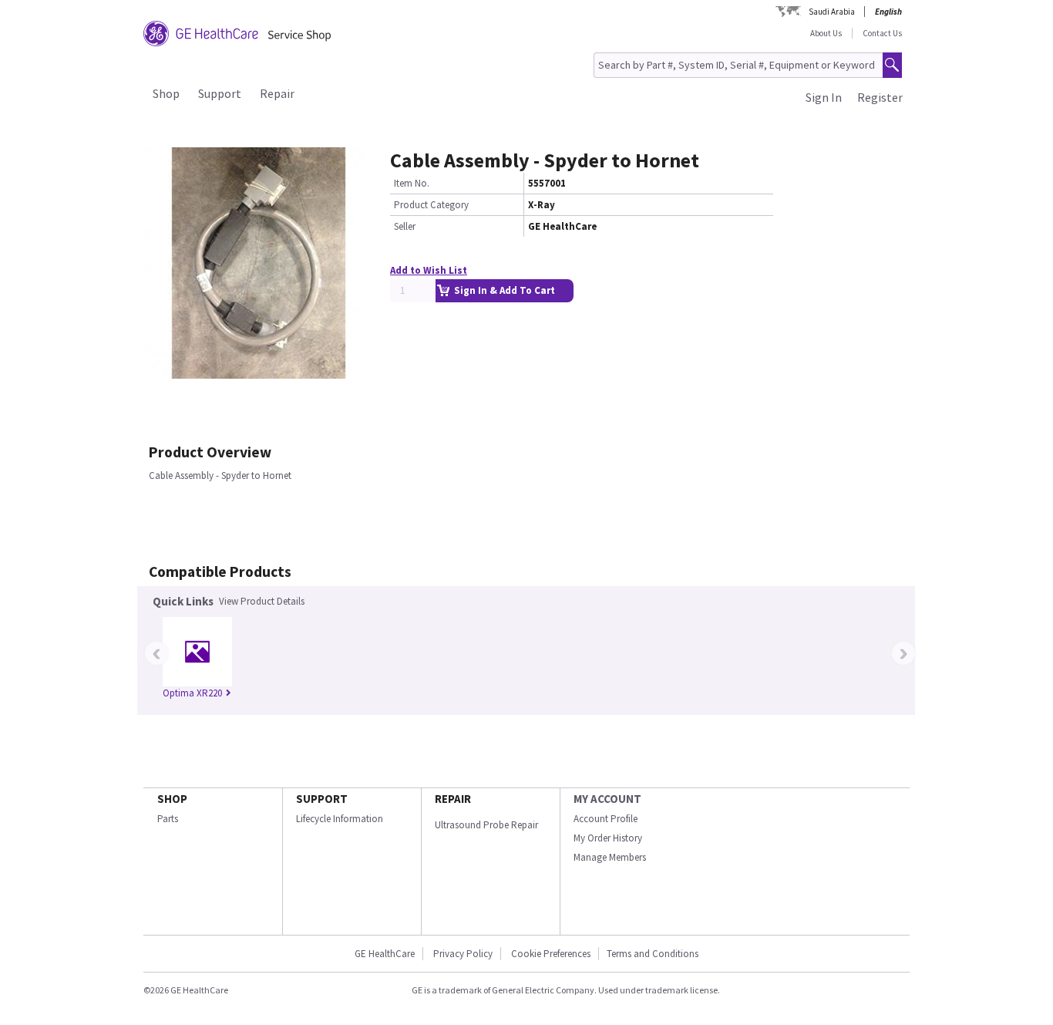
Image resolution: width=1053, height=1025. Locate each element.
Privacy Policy (462, 953)
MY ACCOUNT (607, 798)
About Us (826, 33)
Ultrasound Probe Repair (486, 824)
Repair (277, 93)
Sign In (824, 97)
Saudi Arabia (832, 11)
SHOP (172, 798)
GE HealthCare (385, 953)
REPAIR (453, 798)
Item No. (411, 183)
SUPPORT (322, 798)
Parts (167, 818)
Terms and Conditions (652, 953)
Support (219, 93)
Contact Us (882, 33)
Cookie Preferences (550, 953)
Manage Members (610, 857)
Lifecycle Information (339, 818)
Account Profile (606, 818)
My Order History (608, 838)
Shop (166, 93)
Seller (404, 226)
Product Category (431, 204)
